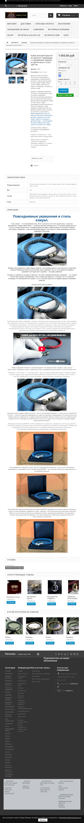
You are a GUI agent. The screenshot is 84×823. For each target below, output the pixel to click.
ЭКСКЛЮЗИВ (64, 23)
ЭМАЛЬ (7, 736)
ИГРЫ (7, 726)
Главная (20, 688)
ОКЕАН (7, 752)
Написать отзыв (37, 158)
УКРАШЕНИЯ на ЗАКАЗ (18, 29)
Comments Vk (9, 565)
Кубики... (8, 637)
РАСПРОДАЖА (10, 707)
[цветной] (60, 75)
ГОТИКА (7, 760)
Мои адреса (36, 676)
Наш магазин (22, 681)
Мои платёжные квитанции (41, 673)
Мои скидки (36, 681)
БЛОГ (66, 35)
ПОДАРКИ (8, 695)
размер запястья (64, 79)
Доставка (26, 23)
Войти (76, 6)
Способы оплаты (44, 23)
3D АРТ (10, 35)
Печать (36, 165)
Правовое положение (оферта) (21, 702)
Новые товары (23, 673)
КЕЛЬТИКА (8, 757)
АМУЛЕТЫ (8, 681)
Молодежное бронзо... (31, 597)
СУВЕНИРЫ (38, 29)
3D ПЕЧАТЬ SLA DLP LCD (29, 35)
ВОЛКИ (7, 741)
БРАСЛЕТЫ (9, 673)
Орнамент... (29, 637)
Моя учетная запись (40, 667)
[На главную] (7, 42)
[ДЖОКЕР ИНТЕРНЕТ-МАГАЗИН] (16, 15)
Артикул (33, 69)
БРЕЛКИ (8, 692)
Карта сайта (22, 716)
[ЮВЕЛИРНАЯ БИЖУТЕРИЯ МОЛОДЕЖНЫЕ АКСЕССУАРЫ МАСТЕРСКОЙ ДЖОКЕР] (42, 2)
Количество (62, 62)
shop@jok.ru (69, 690)
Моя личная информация (40, 679)
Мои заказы (36, 671)
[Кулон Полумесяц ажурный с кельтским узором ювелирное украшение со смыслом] (54, 587)
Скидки (20, 671)
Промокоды (22, 714)
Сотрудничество (23, 711)
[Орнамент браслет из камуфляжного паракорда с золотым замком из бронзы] (34, 626)
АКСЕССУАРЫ (9, 709)
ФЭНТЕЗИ (8, 755)
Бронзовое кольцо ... (14, 597)
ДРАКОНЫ (8, 744)
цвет (60, 73)
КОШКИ (7, 763)
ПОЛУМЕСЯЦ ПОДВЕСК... (52, 597)
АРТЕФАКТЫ (9, 749)
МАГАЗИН (11, 23)
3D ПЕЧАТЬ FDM (51, 35)
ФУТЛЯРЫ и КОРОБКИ (58, 29)
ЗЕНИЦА (8, 671)
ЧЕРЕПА (8, 733)
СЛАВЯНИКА (9, 747)
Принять (43, 820)
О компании (22, 690)
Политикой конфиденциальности (70, 818)
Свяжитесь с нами (66, 6)
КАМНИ (7, 739)
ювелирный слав (64, 68)
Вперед (26, 80)
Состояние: (34, 72)
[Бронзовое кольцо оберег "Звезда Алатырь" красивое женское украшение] (14, 587)
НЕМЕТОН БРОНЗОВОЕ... (73, 597)
